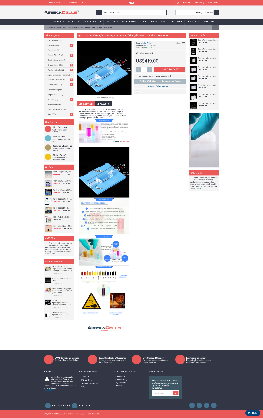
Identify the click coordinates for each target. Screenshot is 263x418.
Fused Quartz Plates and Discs (62, 280)
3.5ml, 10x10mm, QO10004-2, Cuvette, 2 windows (63, 190)
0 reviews (151, 86)
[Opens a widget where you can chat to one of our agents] (252, 413)
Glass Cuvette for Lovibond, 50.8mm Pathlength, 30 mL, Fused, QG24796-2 (208, 85)
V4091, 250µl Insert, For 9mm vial (63, 172)
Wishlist (118, 386)
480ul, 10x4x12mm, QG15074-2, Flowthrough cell (63, 226)
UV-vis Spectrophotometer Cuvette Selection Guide (61, 303)
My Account (120, 383)
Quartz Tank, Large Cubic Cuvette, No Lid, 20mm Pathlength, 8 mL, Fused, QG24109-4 (208, 40)
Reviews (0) (103, 104)
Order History (121, 380)
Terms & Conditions (89, 383)
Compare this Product (172, 81)
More (53, 254)
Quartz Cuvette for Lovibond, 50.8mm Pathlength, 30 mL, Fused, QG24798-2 (208, 67)
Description (86, 104)
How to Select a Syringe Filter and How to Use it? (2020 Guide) (62, 291)
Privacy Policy (87, 380)
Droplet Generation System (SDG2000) (60, 314)
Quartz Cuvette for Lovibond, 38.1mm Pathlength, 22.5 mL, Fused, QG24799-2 (208, 58)
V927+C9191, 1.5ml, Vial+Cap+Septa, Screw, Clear (63, 181)
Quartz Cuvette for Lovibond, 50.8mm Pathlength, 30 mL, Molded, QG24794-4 (208, 103)
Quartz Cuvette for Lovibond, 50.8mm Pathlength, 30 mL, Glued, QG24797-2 (208, 76)
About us (85, 377)
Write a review (162, 86)
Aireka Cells (146, 43)
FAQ (83, 386)
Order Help (120, 377)
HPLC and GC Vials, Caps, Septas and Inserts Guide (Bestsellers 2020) (62, 268)
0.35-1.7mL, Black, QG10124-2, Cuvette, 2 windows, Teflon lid (63, 217)
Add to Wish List (148, 81)
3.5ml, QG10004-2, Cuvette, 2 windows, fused (63, 199)
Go (176, 393)
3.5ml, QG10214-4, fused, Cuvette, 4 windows (63, 208)
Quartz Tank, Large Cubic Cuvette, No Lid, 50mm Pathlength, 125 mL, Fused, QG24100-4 (208, 49)
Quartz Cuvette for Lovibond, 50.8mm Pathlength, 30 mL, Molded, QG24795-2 (208, 94)
